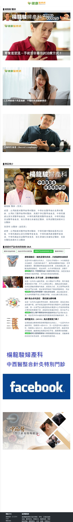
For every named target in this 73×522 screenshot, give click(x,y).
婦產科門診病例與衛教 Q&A (43, 251)
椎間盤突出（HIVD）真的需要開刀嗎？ (42, 319)
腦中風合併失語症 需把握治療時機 (40, 298)
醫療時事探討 (59, 251)
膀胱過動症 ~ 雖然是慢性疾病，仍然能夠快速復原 (46, 257)
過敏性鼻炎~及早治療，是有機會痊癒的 (42, 278)
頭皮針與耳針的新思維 (25, 251)
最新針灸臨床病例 (9, 251)
